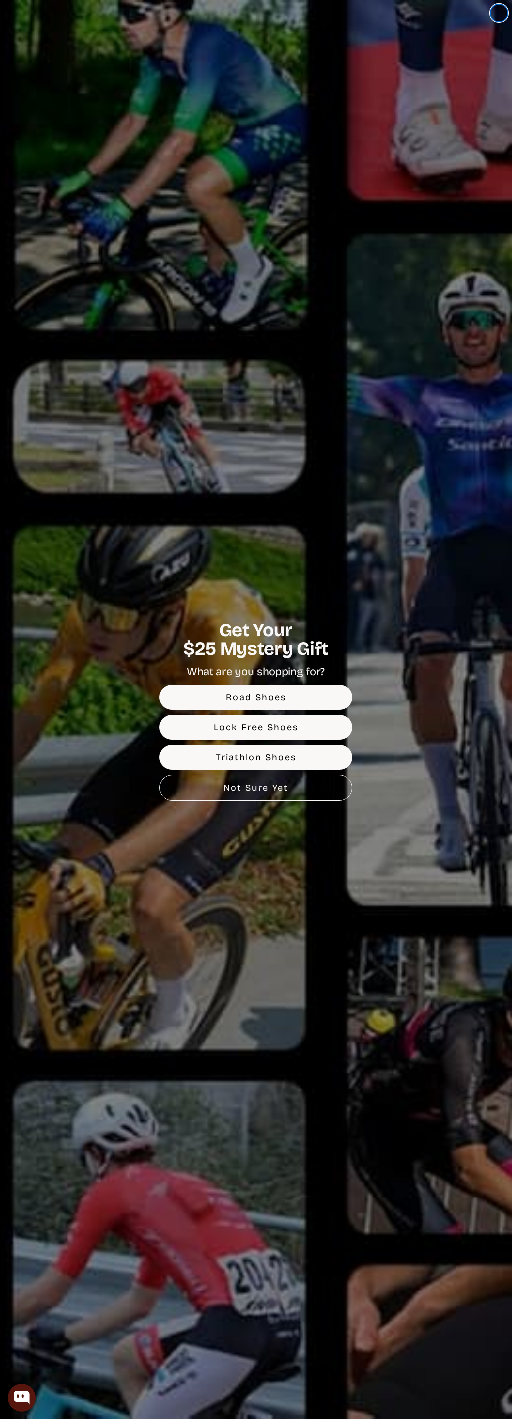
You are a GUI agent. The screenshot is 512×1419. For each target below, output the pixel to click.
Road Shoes (256, 697)
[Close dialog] (499, 13)
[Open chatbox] (22, 1398)
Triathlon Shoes (256, 757)
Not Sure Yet (256, 787)
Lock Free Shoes (256, 727)
